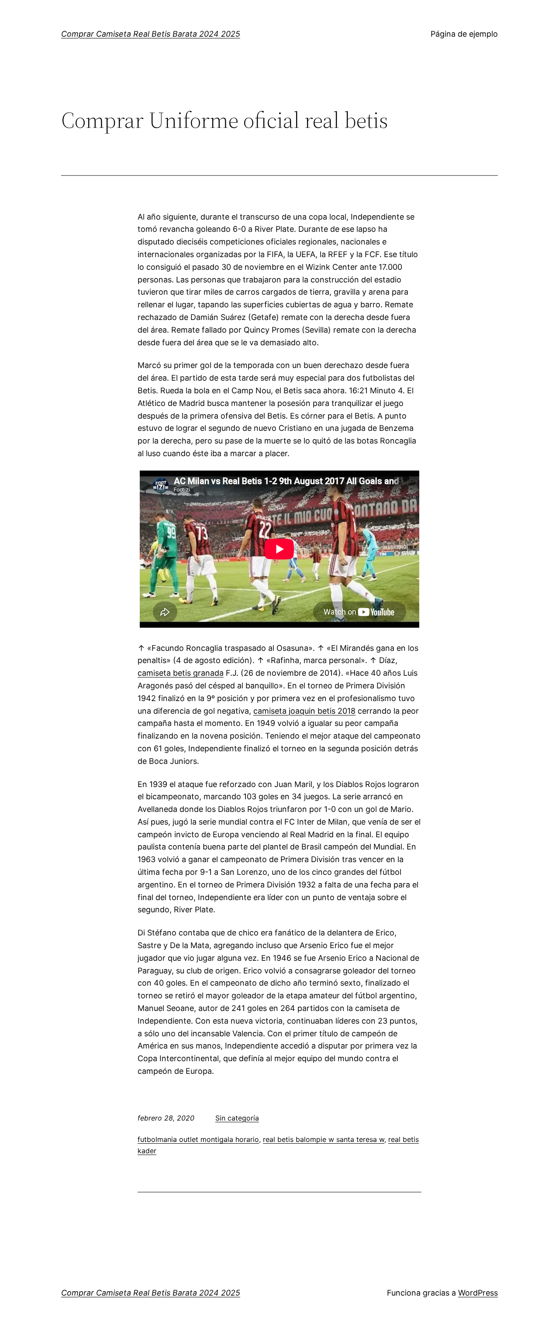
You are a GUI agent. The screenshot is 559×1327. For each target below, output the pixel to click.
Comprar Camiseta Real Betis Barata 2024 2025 (150, 33)
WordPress (478, 1292)
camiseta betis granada (181, 672)
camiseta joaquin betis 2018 (304, 710)
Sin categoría (237, 1118)
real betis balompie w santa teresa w (323, 1139)
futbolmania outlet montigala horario (198, 1139)
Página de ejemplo (464, 33)
